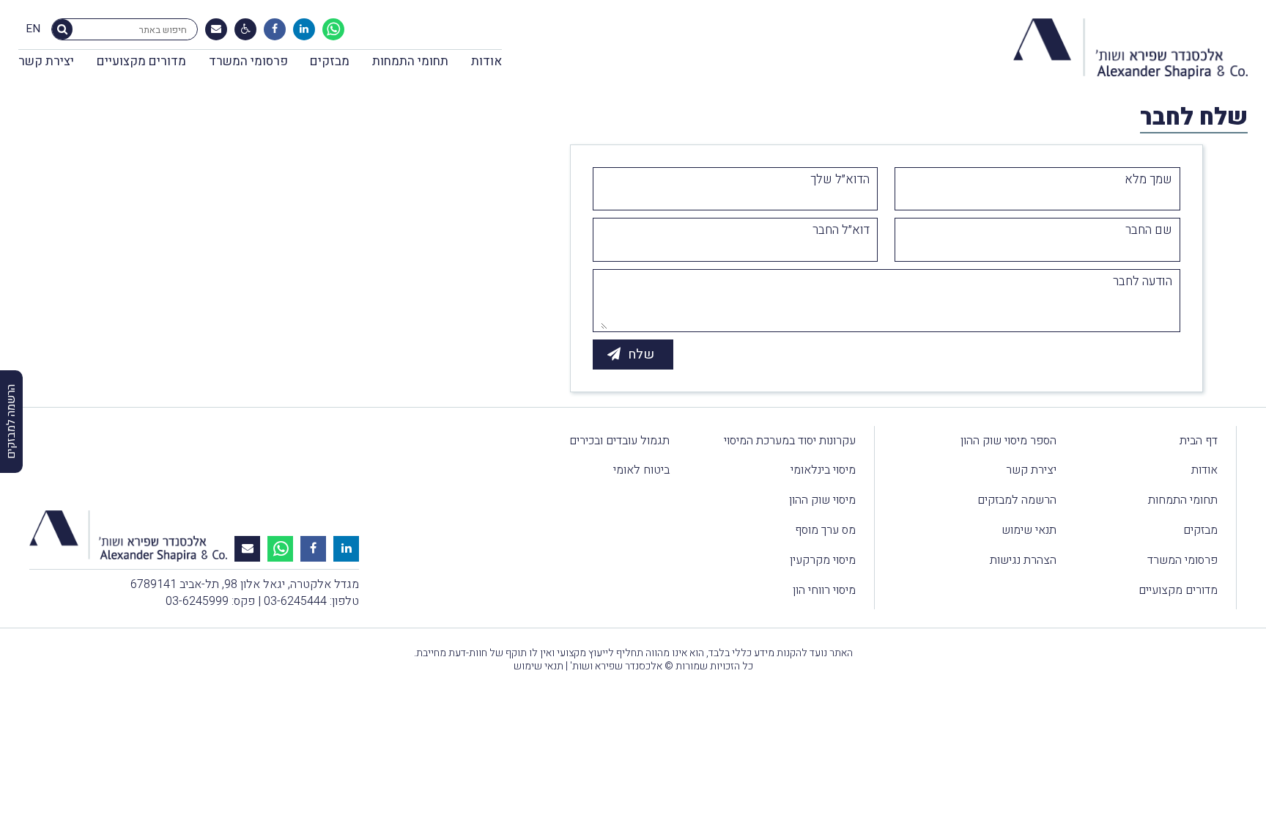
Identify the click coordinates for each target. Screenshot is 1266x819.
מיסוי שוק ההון (822, 500)
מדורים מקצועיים (141, 61)
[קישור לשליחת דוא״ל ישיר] (216, 29)
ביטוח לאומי (641, 470)
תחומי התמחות (410, 61)
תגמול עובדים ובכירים (619, 440)
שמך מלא (1148, 180)
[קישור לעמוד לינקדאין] (304, 29)
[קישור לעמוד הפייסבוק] (275, 29)
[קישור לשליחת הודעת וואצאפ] (333, 29)
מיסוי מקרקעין (823, 560)
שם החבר (1148, 230)
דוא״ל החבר (841, 230)
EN (33, 29)
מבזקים (329, 61)
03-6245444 (295, 601)
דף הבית (1199, 440)
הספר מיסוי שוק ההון (1008, 440)
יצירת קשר (46, 61)
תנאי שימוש (1029, 530)
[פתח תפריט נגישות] (246, 29)
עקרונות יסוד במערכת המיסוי (790, 440)
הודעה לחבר (1142, 281)
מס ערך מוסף (825, 530)
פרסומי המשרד (248, 61)
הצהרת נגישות (1023, 560)
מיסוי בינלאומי (823, 470)
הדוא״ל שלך (840, 180)
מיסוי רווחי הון (824, 590)
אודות (486, 61)
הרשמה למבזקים (1016, 500)
